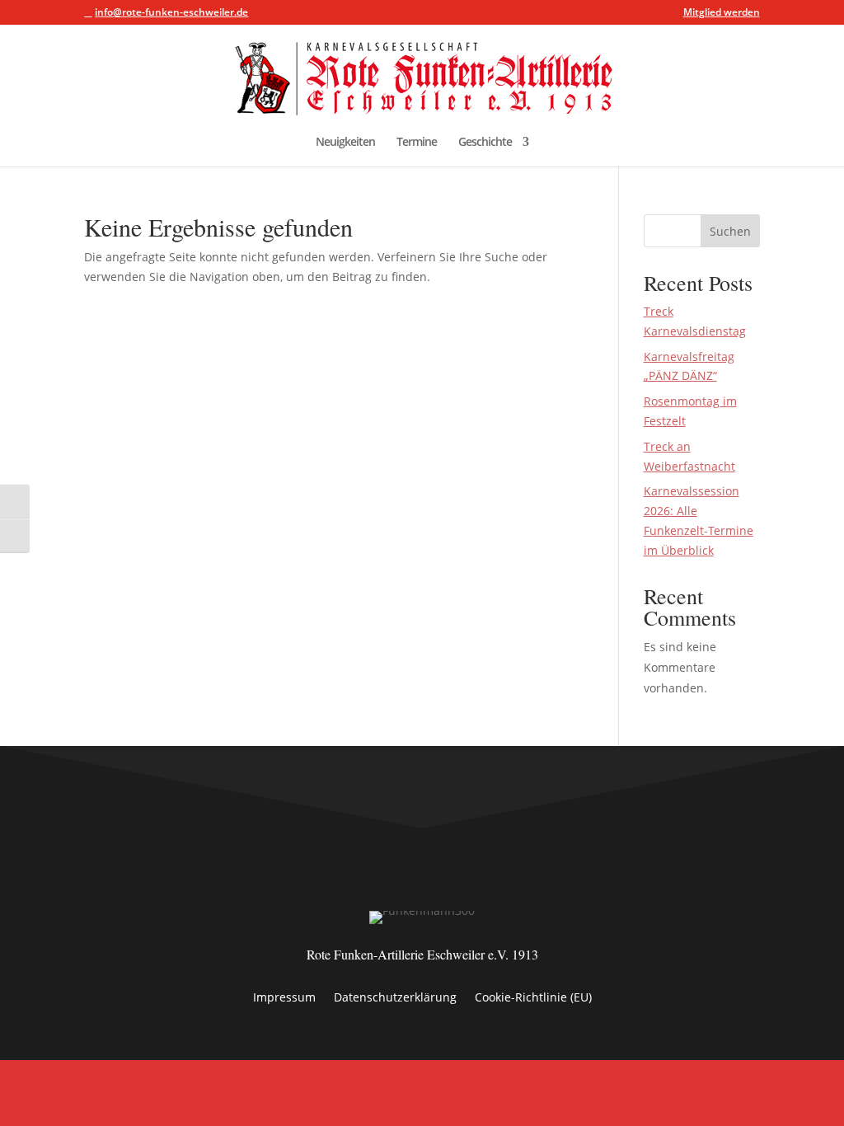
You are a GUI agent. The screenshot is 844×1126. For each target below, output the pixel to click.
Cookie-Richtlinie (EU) (533, 998)
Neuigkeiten (345, 142)
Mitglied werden (721, 13)
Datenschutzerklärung (395, 998)
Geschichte (485, 142)
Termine (416, 142)
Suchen (730, 231)
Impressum (284, 998)
